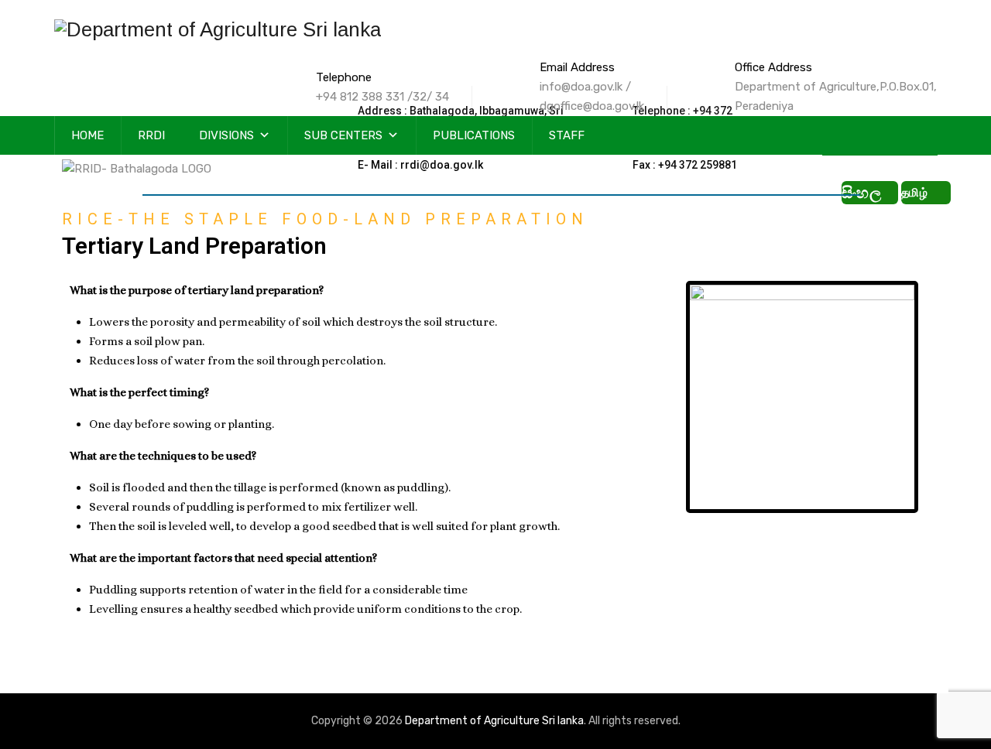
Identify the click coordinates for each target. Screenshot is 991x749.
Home (87, 135)
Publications (474, 135)
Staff (567, 135)
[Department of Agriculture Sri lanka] (217, 29)
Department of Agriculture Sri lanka (494, 720)
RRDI (151, 135)
